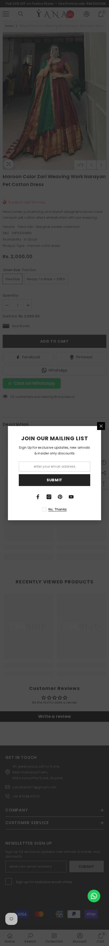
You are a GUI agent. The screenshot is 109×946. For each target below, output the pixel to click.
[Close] (101, 426)
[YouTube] (71, 496)
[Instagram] (48, 496)
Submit (54, 480)
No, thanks (57, 509)
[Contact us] (94, 896)
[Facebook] (37, 496)
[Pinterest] (60, 496)
